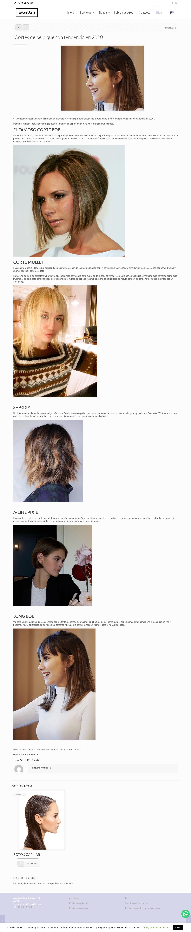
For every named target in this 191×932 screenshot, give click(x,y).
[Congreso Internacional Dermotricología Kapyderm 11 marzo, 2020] (188, 920)
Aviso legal (74, 898)
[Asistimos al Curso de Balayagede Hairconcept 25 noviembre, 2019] (2, 920)
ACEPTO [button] (178, 927)
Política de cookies (78, 908)
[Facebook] (172, 3)
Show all (171, 28)
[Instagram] (176, 3)
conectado (41, 883)
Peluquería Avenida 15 (41, 768)
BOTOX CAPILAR (26, 854)
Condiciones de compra (136, 903)
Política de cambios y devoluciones (142, 908)
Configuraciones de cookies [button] (156, 927)
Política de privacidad (79, 903)
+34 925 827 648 (25, 3)
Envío (127, 898)
